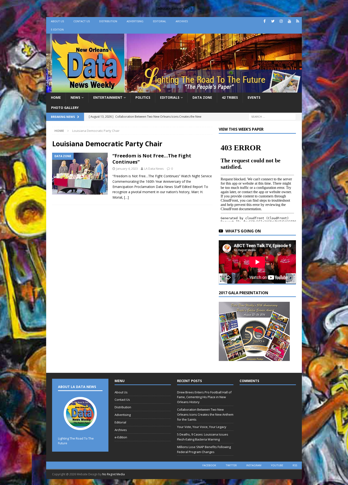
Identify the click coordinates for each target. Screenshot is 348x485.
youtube (277, 465)
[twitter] (273, 21)
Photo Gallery (65, 107)
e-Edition (57, 29)
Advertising (135, 21)
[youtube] (289, 21)
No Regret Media (113, 474)
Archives (182, 21)
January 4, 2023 (127, 168)
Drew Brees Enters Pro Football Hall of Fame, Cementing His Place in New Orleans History (204, 397)
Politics (142, 97)
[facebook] (264, 21)
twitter (231, 465)
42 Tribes (230, 97)
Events (254, 97)
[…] (126, 197)
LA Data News (154, 168)
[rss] (298, 21)
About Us (57, 21)
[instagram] (281, 21)
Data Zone (202, 97)
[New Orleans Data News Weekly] (174, 90)
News (75, 97)
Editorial (159, 21)
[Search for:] (272, 116)
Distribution (108, 21)
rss (295, 465)
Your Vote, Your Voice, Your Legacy (201, 427)
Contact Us (81, 21)
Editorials (169, 97)
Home (56, 97)
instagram (253, 465)
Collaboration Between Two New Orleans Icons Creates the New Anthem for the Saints (205, 414)
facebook (209, 465)
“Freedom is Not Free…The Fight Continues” (151, 158)
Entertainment (107, 97)
